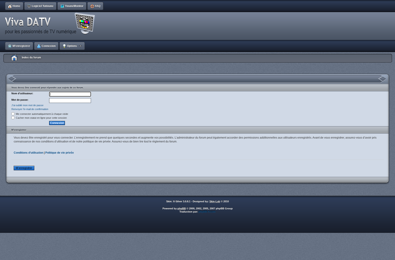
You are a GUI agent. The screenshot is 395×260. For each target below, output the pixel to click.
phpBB (181, 208)
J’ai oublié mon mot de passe (27, 105)
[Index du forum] (51, 23)
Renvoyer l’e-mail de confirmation (29, 109)
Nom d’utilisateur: (22, 93)
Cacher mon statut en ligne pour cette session (41, 117)
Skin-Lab (214, 201)
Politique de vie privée (59, 152)
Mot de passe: (19, 99)
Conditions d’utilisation (28, 152)
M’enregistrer (24, 168)
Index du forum (31, 57)
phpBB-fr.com (207, 211)
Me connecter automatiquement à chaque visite (41, 114)
